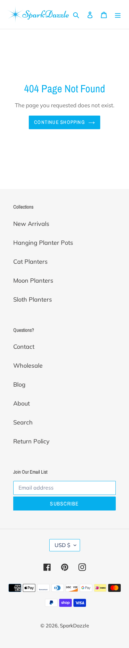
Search (23, 422)
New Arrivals (31, 224)
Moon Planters (33, 280)
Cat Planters (30, 261)
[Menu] (118, 14)
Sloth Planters (32, 299)
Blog (19, 384)
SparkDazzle (74, 625)
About (21, 403)
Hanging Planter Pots (43, 242)
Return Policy (31, 441)
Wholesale (28, 365)
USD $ (62, 545)
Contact (23, 346)
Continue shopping (59, 122)
